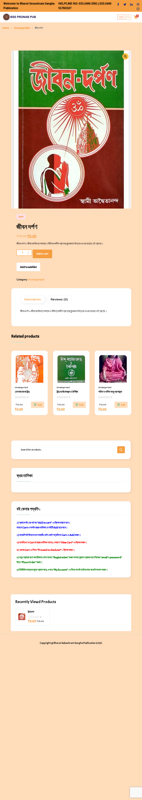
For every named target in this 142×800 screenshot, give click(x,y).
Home (6, 28)
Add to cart (42, 253)
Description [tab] (32, 299)
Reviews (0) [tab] (59, 299)
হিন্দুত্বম (31, 611)
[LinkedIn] (131, 3)
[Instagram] (138, 8)
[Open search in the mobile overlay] (71, 450)
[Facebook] (118, 3)
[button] (125, 56)
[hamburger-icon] (121, 17)
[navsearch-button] (128, 17)
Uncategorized (22, 28)
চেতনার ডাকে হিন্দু (22, 391)
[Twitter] (124, 3)
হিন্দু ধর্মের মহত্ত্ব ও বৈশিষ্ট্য (67, 391)
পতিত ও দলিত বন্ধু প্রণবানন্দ (110, 391)
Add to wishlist (28, 267)
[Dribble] (138, 3)
